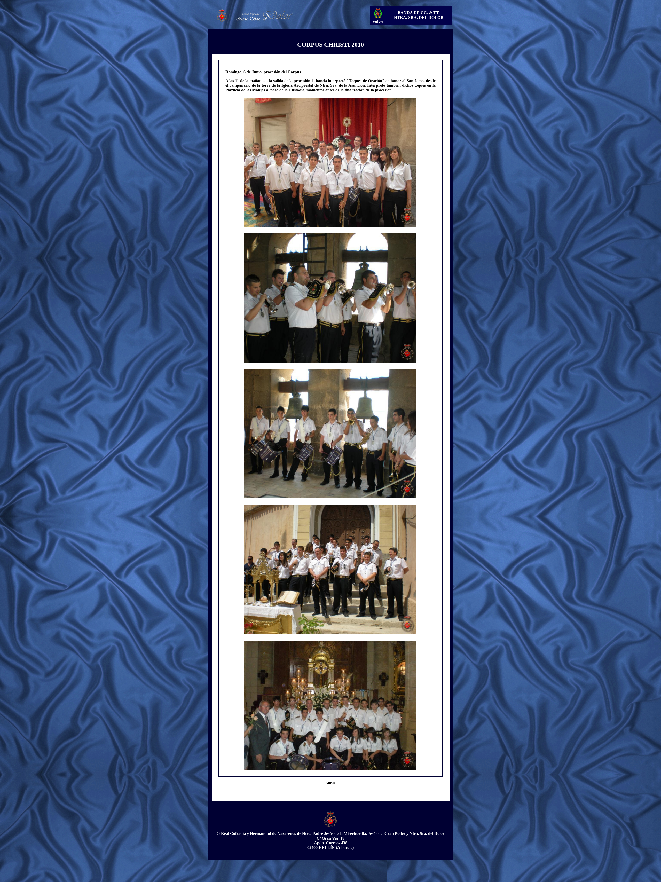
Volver (378, 21)
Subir (330, 783)
